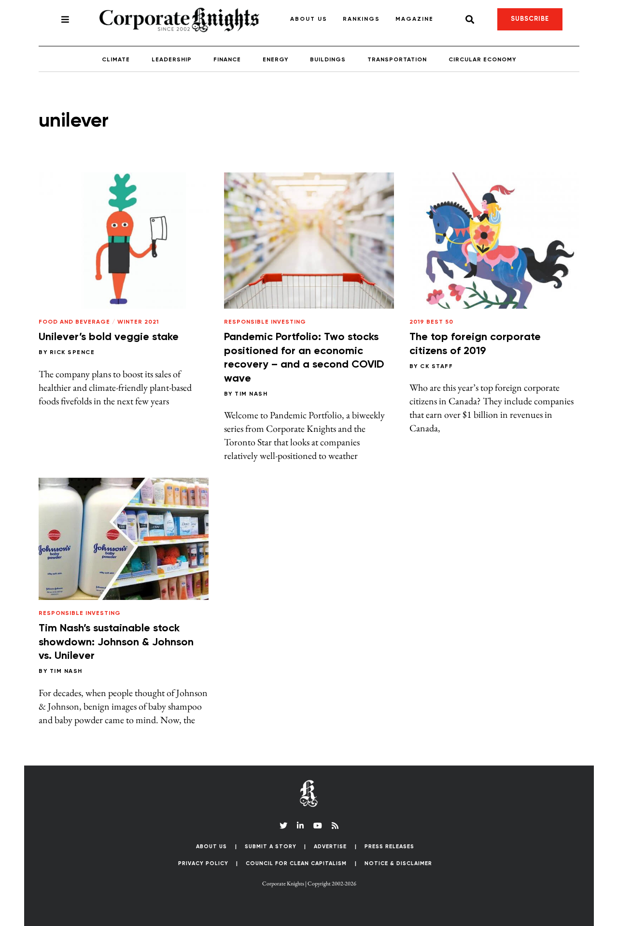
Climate (116, 60)
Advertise (330, 846)
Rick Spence (72, 353)
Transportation (397, 60)
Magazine (414, 19)
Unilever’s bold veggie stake (109, 337)
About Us (308, 19)
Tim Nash (251, 394)
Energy (275, 60)
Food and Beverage (74, 322)
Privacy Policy (203, 863)
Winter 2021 (138, 322)
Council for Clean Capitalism (296, 863)
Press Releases (389, 846)
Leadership (172, 60)
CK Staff (436, 367)
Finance (227, 60)
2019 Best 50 (431, 322)
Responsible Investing (265, 322)
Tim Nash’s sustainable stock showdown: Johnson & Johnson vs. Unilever (116, 642)
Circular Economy (482, 60)
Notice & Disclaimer (398, 863)
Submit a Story (270, 846)
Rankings (361, 19)
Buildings (328, 60)
